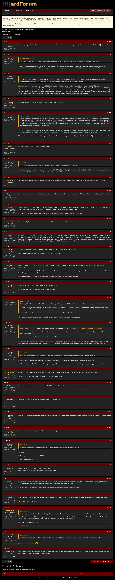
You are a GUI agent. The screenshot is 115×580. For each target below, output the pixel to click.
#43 (110, 73)
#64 (110, 441)
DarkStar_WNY (7, 34)
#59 (110, 369)
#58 (110, 349)
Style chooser (7, 573)
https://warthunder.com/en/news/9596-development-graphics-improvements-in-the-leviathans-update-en (48, 487)
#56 (110, 297)
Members (28, 10)
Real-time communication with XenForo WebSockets (63, 577)
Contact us (84, 573)
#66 (110, 478)
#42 (110, 54)
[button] (21, 10)
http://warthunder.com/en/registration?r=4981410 (90, 304)
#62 (110, 411)
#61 (110, 396)
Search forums (15, 13)
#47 (110, 158)
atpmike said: (23, 301)
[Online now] (3, 480)
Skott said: (22, 352)
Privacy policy (101, 573)
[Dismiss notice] (111, 18)
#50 (110, 204)
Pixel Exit (47, 577)
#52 (110, 232)
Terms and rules (92, 573)
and (26, 502)
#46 (110, 143)
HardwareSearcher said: (26, 58)
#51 (110, 218)
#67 (110, 494)
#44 (110, 98)
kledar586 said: (24, 444)
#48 (110, 177)
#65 (110, 465)
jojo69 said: (23, 511)
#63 (110, 427)
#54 (110, 262)
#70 (110, 548)
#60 (110, 382)
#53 (110, 246)
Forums (7, 10)
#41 (110, 41)
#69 (110, 531)
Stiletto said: (23, 77)
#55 (110, 282)
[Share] (108, 41)
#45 (110, 112)
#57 (110, 322)
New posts (17, 10)
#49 (110, 190)
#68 (110, 507)
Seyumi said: (23, 116)
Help (107, 573)
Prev (5, 37)
